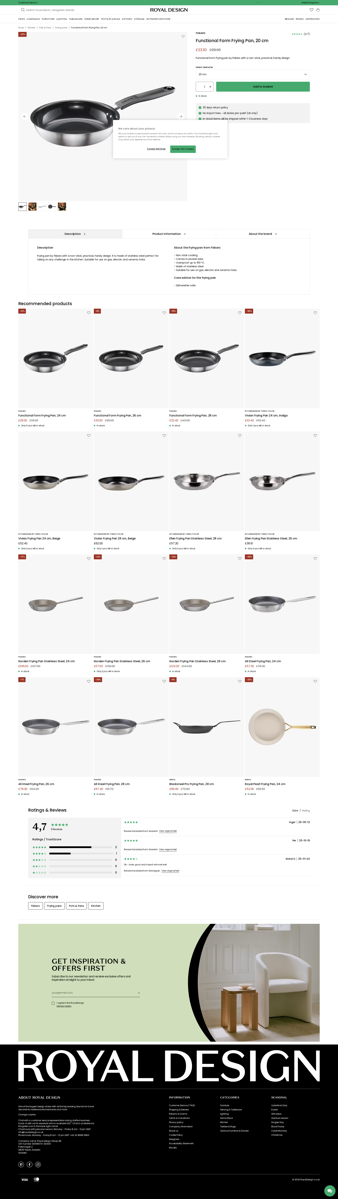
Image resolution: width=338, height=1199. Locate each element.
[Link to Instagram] (38, 1164)
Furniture (224, 1105)
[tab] (75, 234)
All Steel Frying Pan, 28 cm (112, 784)
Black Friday (277, 1127)
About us (173, 1131)
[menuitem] (21, 19)
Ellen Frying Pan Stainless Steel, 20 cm (271, 538)
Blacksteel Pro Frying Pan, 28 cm (191, 784)
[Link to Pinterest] (21, 1164)
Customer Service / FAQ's (182, 1105)
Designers (174, 1139)
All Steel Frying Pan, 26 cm (36, 784)
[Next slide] (180, 116)
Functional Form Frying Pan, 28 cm (193, 415)
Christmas (277, 1135)
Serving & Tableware (231, 1110)
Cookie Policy (176, 1135)
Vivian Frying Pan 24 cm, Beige (39, 538)
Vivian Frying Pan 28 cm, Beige (115, 538)
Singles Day (277, 1122)
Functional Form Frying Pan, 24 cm (42, 415)
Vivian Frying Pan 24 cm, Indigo (266, 415)
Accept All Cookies (183, 149)
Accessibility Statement (181, 1143)
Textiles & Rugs (228, 1127)
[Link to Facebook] (29, 1164)
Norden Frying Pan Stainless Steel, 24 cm (46, 661)
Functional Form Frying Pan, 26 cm (117, 415)
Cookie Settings (156, 148)
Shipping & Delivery (179, 1110)
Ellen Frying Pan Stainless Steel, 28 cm (195, 538)
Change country (27, 1114)
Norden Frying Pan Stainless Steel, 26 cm (122, 661)
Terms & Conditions (179, 1118)
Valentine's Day (279, 1105)
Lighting (224, 1114)
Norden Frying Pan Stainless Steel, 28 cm (197, 661)
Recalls (173, 1148)
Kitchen (224, 1122)
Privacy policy (176, 1122)
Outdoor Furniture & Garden (234, 1131)
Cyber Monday (279, 1131)
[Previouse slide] (24, 116)
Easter (274, 1110)
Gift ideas (276, 1114)
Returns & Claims (178, 1114)
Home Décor (226, 1118)
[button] (310, 2)
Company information (181, 1127)
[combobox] (310, 2)
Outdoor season (279, 1118)
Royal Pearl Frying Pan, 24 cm (265, 784)
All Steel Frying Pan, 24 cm (263, 661)
